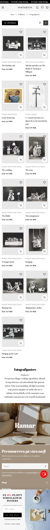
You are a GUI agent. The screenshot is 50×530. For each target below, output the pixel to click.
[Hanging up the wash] (13, 332)
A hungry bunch (8, 261)
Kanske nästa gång (12, 524)
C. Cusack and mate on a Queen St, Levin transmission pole (36, 120)
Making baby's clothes (33, 307)
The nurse (29, 170)
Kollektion (21, 14)
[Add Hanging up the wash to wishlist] (20, 320)
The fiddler (6, 215)
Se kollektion (25, 439)
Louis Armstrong (8, 117)
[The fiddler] (13, 194)
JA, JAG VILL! (12, 515)
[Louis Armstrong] (13, 96)
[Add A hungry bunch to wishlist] (20, 228)
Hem (12, 14)
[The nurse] (36, 148)
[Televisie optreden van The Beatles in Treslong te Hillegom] (36, 43)
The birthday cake (8, 65)
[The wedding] (13, 148)
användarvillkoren (32, 472)
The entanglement (32, 215)
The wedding (7, 170)
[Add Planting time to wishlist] (20, 274)
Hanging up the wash (10, 353)
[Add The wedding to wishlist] (20, 136)
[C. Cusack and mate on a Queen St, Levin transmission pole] (36, 96)
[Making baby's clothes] (36, 286)
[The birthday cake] (13, 43)
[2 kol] (45, 22)
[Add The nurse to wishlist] (44, 136)
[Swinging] (36, 240)
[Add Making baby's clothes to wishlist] (44, 274)
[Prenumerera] (45, 466)
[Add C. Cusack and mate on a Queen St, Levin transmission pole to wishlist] (44, 84)
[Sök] (37, 7)
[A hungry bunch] (13, 240)
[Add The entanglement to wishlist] (44, 182)
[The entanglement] (36, 194)
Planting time (7, 307)
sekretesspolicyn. (7, 475)
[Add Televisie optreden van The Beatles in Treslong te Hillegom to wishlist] (44, 31)
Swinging (28, 261)
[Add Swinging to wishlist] (44, 228)
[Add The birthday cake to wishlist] (20, 31)
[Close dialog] (47, 492)
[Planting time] (13, 286)
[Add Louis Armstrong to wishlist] (20, 84)
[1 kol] (40, 22)
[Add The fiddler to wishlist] (20, 182)
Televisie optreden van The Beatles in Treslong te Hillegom (35, 68)
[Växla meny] (2, 7)
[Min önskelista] (42, 7)
